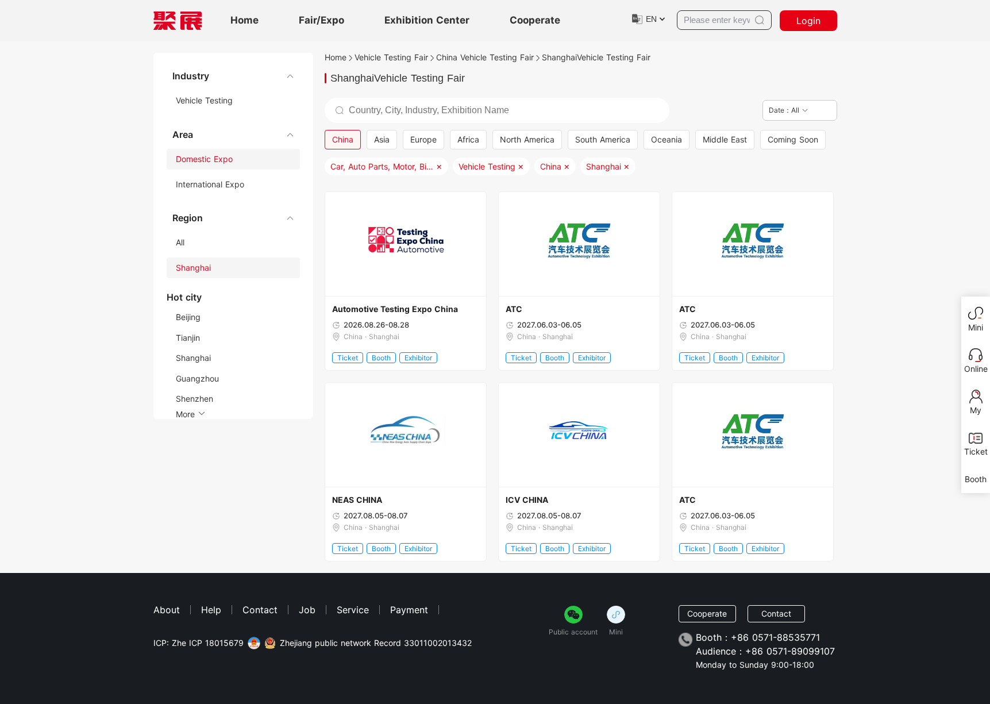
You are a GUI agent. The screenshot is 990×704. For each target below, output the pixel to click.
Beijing (188, 317)
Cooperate (535, 20)
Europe (423, 139)
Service (353, 609)
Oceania (666, 139)
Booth (381, 357)
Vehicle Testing (204, 100)
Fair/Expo (321, 20)
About (166, 609)
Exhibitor (418, 357)
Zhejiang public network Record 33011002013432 (376, 643)
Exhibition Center (426, 20)
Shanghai (193, 267)
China (342, 139)
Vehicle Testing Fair (391, 57)
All (180, 242)
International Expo (210, 184)
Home (244, 20)
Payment (409, 609)
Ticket (347, 357)
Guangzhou (197, 378)
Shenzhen (194, 398)
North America (527, 139)
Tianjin (188, 338)
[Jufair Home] (177, 20)
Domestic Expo (204, 159)
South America (602, 139)
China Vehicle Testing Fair (485, 57)
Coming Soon (793, 139)
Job (307, 609)
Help (211, 609)
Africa (468, 139)
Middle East (725, 139)
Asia (382, 139)
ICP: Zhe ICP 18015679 (198, 643)
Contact (260, 609)
